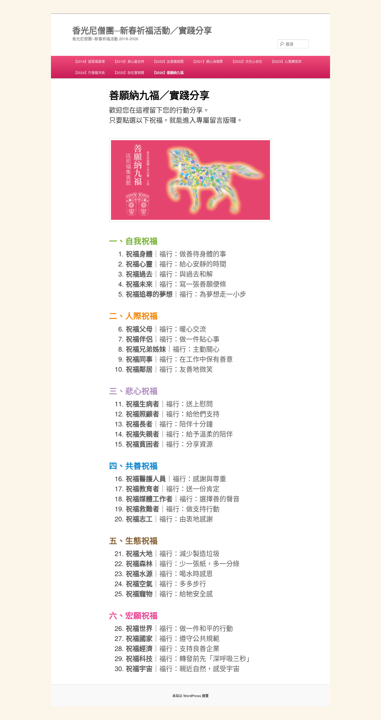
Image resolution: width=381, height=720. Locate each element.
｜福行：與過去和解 (169, 273)
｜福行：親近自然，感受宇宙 (183, 668)
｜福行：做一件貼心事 (173, 339)
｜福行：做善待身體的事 (176, 253)
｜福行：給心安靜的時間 (176, 263)
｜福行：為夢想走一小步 (186, 294)
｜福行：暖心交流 (166, 328)
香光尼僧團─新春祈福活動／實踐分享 (142, 30)
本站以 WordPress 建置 (190, 695)
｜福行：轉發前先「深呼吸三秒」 (189, 658)
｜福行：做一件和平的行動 (179, 628)
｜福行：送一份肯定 (173, 488)
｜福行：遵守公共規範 (173, 638)
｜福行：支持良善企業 (173, 648)
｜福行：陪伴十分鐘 (169, 423)
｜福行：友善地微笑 (169, 369)
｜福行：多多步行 (166, 583)
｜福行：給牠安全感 (169, 593)
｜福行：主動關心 (173, 349)
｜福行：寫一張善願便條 (176, 284)
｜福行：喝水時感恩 (169, 573)
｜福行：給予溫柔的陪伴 (179, 433)
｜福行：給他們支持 (173, 413)
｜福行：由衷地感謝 (169, 518)
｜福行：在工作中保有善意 (179, 359)
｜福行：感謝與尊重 (176, 478)
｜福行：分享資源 (169, 444)
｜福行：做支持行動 (173, 508)
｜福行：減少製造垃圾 (173, 553)
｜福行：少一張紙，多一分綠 (183, 563)
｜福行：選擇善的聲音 (183, 498)
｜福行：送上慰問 (169, 403)
